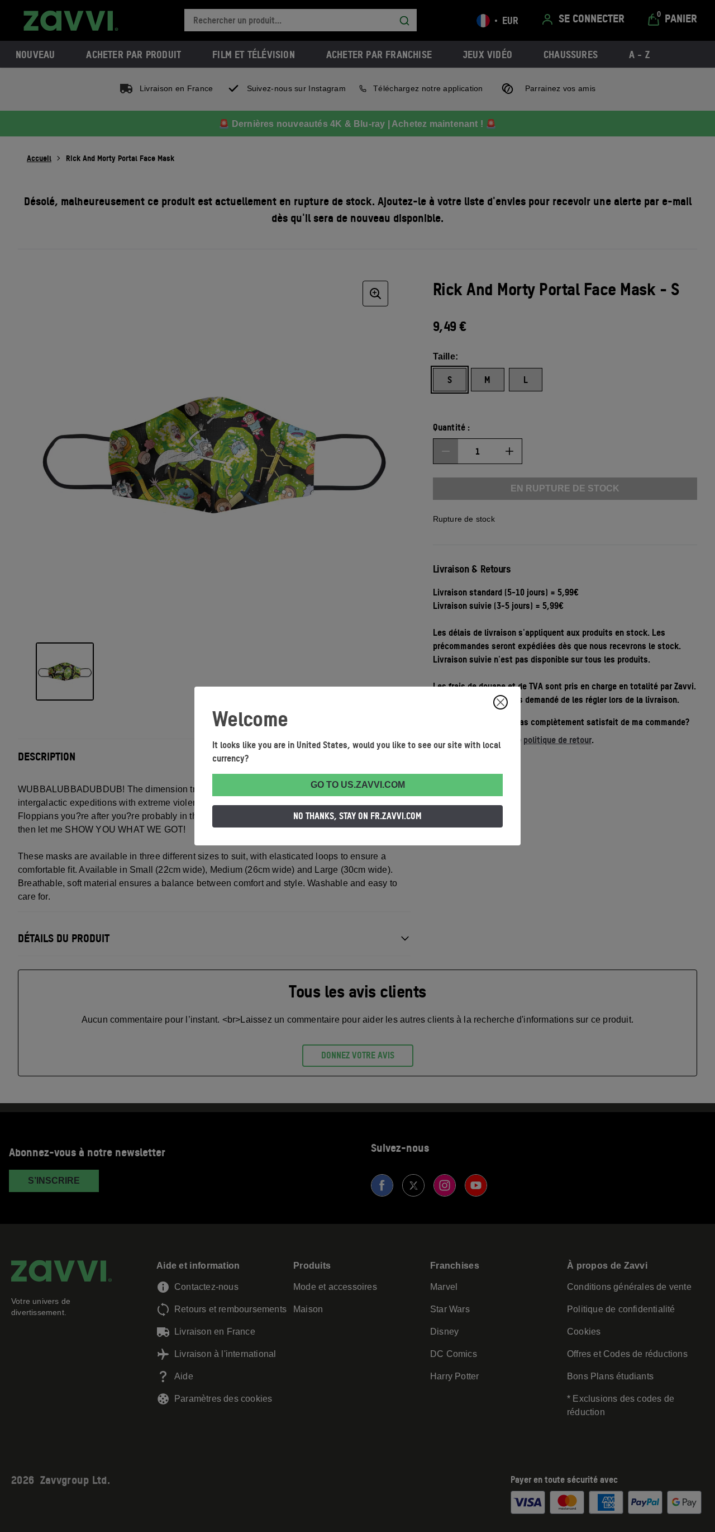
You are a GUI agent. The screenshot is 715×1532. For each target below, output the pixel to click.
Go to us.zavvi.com (358, 784)
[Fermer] (500, 702)
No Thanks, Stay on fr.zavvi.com (357, 815)
